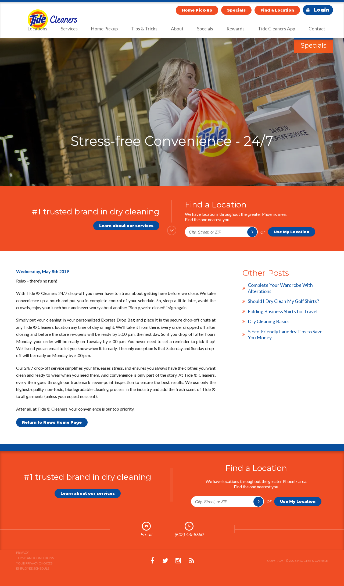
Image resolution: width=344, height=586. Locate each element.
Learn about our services (126, 225)
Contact (317, 28)
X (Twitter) (165, 560)
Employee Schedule (32, 568)
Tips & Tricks (144, 28)
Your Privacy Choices (34, 563)
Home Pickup (104, 28)
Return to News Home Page (52, 422)
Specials (236, 10)
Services (69, 28)
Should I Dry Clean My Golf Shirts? (283, 301)
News (191, 560)
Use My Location (291, 232)
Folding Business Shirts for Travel (282, 311)
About (177, 28)
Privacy (22, 552)
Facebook (152, 560)
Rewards (236, 28)
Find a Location (277, 10)
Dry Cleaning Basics (268, 321)
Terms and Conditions (35, 558)
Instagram (178, 560)
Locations (37, 28)
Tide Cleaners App (276, 28)
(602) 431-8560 (189, 534)
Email (146, 534)
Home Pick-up (197, 10)
